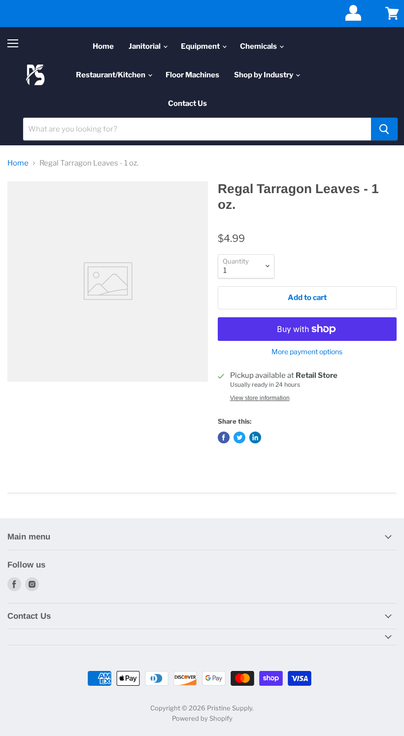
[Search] (384, 129)
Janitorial (145, 46)
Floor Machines (192, 74)
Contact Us (187, 103)
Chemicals (259, 46)
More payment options (306, 352)
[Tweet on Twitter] (239, 437)
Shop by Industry (264, 74)
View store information (260, 398)
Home (103, 46)
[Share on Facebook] (224, 437)
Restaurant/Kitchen (111, 74)
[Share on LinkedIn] (255, 437)
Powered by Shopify (202, 718)
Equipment (201, 46)
